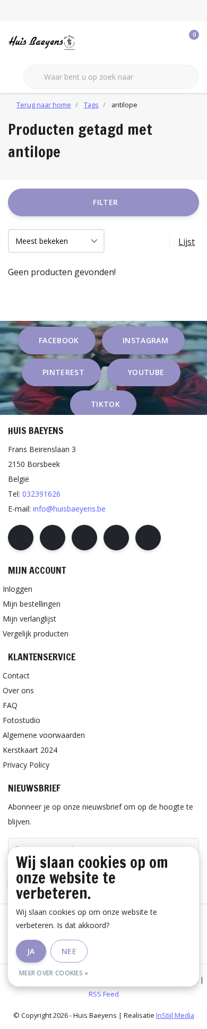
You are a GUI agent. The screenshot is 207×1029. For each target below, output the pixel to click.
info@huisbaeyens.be (69, 509)
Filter (105, 202)
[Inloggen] (149, 42)
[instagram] (52, 537)
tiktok (105, 404)
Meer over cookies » (54, 972)
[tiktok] (148, 537)
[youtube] (116, 537)
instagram (145, 340)
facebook (59, 340)
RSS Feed (104, 994)
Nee (69, 951)
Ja (31, 951)
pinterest (63, 372)
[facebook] (20, 537)
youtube (146, 372)
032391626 (41, 494)
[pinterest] (84, 537)
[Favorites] (169, 42)
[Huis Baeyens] (60, 42)
